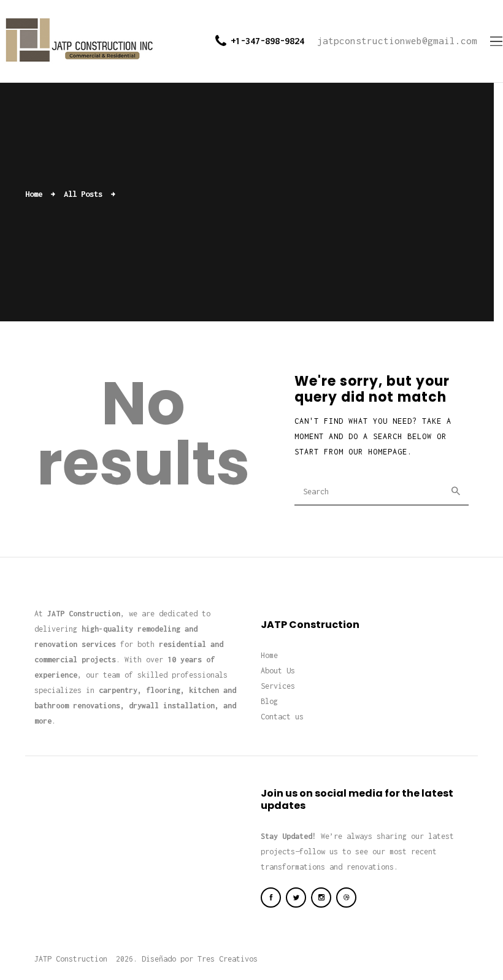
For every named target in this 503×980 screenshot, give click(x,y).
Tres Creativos (228, 958)
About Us (278, 670)
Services (278, 686)
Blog (269, 701)
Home (33, 194)
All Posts (83, 194)
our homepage (377, 451)
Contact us (282, 716)
